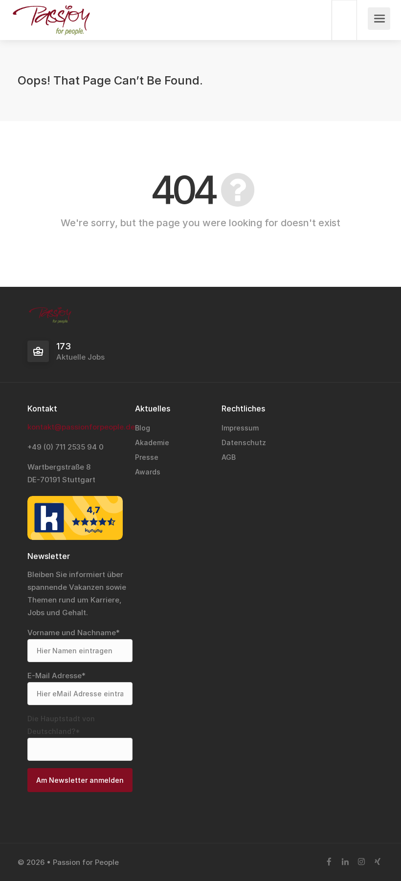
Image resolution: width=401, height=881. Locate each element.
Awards (147, 472)
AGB (229, 457)
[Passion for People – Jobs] (51, 29)
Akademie (152, 442)
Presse (146, 457)
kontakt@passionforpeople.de (81, 426)
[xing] (377, 862)
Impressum (240, 428)
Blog (142, 428)
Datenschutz (244, 442)
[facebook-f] (329, 862)
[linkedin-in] (345, 862)
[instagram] (361, 862)
